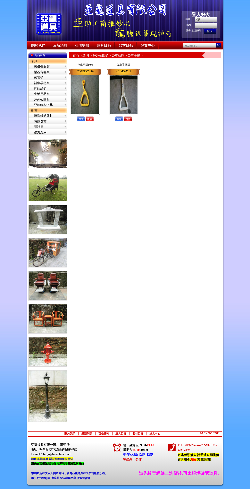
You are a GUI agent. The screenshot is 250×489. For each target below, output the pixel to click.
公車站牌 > (120, 55)
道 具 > (87, 55)
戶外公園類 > (102, 55)
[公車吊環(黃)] (85, 74)
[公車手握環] (124, 74)
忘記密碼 (196, 30)
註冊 (188, 30)
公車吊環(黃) (85, 64)
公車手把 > (135, 55)
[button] (81, 115)
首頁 (76, 55)
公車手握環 (123, 64)
